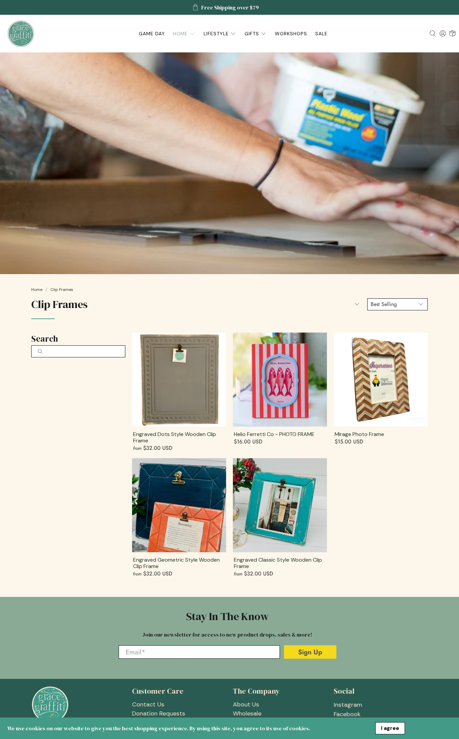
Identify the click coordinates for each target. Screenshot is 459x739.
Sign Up (310, 652)
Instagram (348, 705)
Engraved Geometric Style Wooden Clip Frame (176, 562)
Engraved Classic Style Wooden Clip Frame (278, 562)
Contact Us (148, 704)
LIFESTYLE (216, 34)
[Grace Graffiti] (20, 33)
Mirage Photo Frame (359, 434)
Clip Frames (61, 290)
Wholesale (247, 713)
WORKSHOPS (291, 34)
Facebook (347, 714)
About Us (246, 704)
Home (36, 290)
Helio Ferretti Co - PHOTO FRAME (274, 434)
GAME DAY (152, 34)
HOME (180, 34)
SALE (321, 34)
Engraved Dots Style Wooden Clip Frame (174, 437)
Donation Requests (158, 713)
